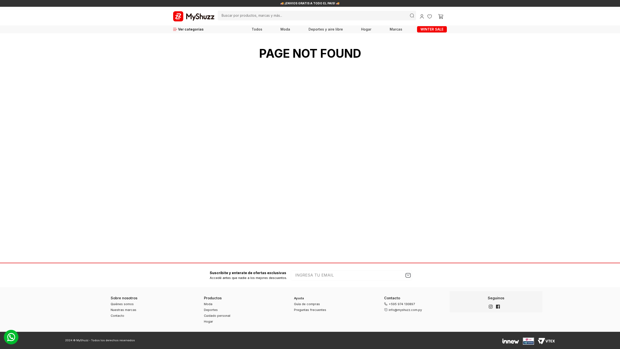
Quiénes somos (122, 304)
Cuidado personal (217, 315)
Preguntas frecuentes (310, 310)
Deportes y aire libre (326, 29)
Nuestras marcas (123, 310)
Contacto (117, 315)
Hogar (366, 29)
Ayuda (299, 298)
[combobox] (317, 15)
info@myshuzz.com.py (405, 310)
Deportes (211, 310)
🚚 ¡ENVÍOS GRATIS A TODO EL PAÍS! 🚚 (310, 3)
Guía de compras (307, 304)
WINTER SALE (431, 29)
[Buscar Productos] (412, 15)
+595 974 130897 (402, 304)
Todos (257, 29)
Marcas (396, 29)
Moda (285, 29)
